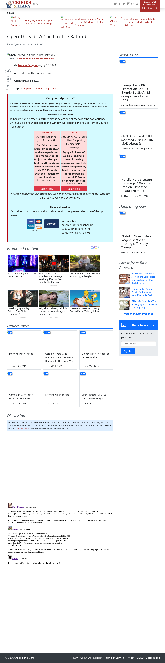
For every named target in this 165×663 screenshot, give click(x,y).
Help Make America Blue (138, 313)
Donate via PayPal (51, 224)
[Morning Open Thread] (24, 340)
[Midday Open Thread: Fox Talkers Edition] (96, 340)
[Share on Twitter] (8, 79)
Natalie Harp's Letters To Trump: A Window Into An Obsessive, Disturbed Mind (137, 185)
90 (122, 112)
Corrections (153, 658)
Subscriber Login (150, 8)
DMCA (140, 658)
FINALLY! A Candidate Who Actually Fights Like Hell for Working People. (144, 304)
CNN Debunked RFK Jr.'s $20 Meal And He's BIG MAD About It (138, 140)
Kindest (34, 230)
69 (122, 156)
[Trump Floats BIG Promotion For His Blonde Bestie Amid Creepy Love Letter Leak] (138, 70)
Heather (124, 252)
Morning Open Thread (21, 353)
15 (122, 213)
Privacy (130, 658)
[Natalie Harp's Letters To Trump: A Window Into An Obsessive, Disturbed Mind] (138, 165)
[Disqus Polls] (60, 466)
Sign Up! (128, 351)
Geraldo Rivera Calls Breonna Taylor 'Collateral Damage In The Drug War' (59, 357)
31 (7, 86)
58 (122, 61)
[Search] (137, 4)
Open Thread (32, 88)
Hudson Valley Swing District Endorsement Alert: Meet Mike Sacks (142, 292)
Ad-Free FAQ (47, 197)
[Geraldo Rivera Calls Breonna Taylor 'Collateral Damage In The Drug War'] (60, 340)
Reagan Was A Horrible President (35, 58)
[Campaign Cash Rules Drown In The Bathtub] (24, 381)
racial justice (48, 88)
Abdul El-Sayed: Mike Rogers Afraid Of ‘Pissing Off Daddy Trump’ (136, 241)
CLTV (35, 4)
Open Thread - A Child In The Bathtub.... (50, 36)
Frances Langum (28, 65)
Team (75, 658)
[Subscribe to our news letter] (132, 4)
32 (82, 332)
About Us (85, 658)
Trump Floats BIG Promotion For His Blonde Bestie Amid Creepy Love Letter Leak (135, 92)
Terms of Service (22, 428)
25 (82, 374)
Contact (97, 658)
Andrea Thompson (129, 105)
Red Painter (126, 196)
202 (46, 332)
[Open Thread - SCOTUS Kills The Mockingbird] (96, 381)
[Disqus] (60, 534)
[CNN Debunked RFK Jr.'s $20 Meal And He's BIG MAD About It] (138, 121)
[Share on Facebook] (8, 71)
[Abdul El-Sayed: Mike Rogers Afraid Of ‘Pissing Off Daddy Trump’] (138, 222)
